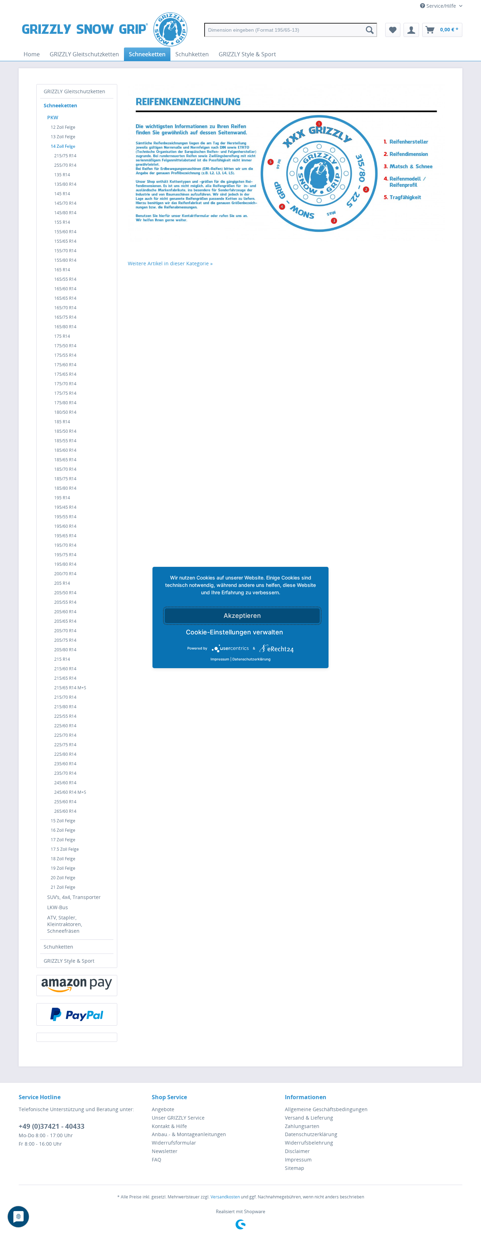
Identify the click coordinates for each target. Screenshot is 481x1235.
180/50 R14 (65, 412)
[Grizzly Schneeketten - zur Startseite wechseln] (104, 30)
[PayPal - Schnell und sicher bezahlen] (77, 1014)
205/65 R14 (65, 621)
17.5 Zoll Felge (65, 849)
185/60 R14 (65, 450)
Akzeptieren (242, 615)
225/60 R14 (65, 726)
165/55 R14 (65, 279)
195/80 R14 (65, 564)
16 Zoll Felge (63, 830)
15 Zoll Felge (63, 821)
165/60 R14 (65, 289)
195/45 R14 (65, 507)
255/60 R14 (65, 802)
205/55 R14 (65, 602)
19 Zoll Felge (63, 868)
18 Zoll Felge (63, 859)
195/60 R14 (65, 526)
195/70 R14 (65, 545)
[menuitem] (290, 30)
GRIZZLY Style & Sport (69, 960)
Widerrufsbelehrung (309, 1142)
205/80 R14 (65, 650)
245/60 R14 (65, 783)
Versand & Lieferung (309, 1117)
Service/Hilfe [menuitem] (441, 5)
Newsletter (164, 1151)
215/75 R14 (65, 156)
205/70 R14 (65, 631)
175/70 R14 (65, 384)
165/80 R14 (65, 327)
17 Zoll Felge (63, 840)
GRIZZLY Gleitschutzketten (74, 91)
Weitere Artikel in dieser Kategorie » (170, 263)
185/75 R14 (65, 479)
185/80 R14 (65, 488)
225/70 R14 (65, 735)
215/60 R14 (65, 669)
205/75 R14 (65, 640)
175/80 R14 (65, 403)
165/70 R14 (65, 308)
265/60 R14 (65, 811)
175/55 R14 (65, 355)
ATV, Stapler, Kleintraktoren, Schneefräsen (64, 924)
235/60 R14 (65, 764)
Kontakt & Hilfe (169, 1126)
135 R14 (62, 175)
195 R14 (62, 498)
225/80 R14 (65, 754)
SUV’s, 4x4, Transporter (74, 897)
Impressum (298, 1159)
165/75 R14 (65, 317)
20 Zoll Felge (63, 878)
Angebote (163, 1109)
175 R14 (62, 336)
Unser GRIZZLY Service (178, 1117)
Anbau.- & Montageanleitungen (189, 1134)
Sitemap (294, 1168)
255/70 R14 (65, 165)
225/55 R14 (65, 716)
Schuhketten (58, 946)
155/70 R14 (65, 251)
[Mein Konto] (411, 30)
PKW (52, 117)
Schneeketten (60, 105)
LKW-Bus (57, 907)
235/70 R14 (65, 773)
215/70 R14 (65, 697)
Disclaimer (297, 1151)
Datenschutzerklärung (311, 1134)
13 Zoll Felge (63, 137)
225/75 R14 (65, 745)
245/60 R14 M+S (70, 792)
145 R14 (62, 194)
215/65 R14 (65, 678)
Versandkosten (225, 1197)
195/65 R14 (65, 536)
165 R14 (62, 270)
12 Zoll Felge (63, 127)
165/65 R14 (65, 298)
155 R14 (62, 222)
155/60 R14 (65, 232)
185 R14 (62, 422)
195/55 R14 (65, 517)
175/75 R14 (65, 393)
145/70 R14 (65, 203)
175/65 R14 (65, 374)
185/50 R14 (65, 431)
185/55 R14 (65, 441)
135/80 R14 (65, 184)
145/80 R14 (65, 213)
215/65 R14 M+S (70, 688)
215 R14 (62, 659)
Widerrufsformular (174, 1142)
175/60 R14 (65, 365)
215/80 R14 (65, 707)
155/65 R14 (65, 241)
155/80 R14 (65, 260)
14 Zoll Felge (63, 146)
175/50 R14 (65, 346)
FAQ (156, 1159)
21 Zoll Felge (63, 887)
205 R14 (62, 583)
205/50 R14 (65, 593)
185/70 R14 (65, 469)
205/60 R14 (65, 612)
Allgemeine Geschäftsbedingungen (326, 1109)
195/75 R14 (65, 555)
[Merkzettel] (392, 30)
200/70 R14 (65, 574)
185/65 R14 (65, 460)
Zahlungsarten (302, 1126)
